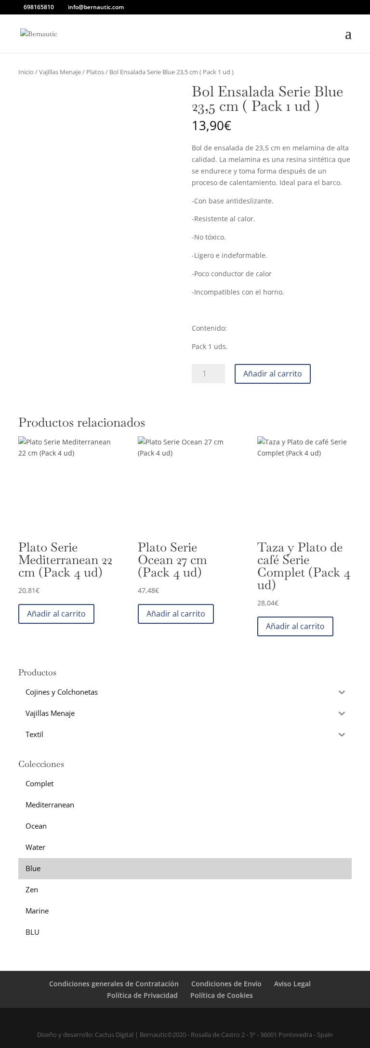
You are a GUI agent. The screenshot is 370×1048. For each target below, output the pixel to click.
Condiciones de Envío (226, 983)
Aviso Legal (292, 983)
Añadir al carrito (272, 373)
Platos (95, 71)
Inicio (26, 71)
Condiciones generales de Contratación (114, 983)
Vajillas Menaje (60, 71)
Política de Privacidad (142, 995)
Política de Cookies (221, 995)
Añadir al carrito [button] (56, 613)
